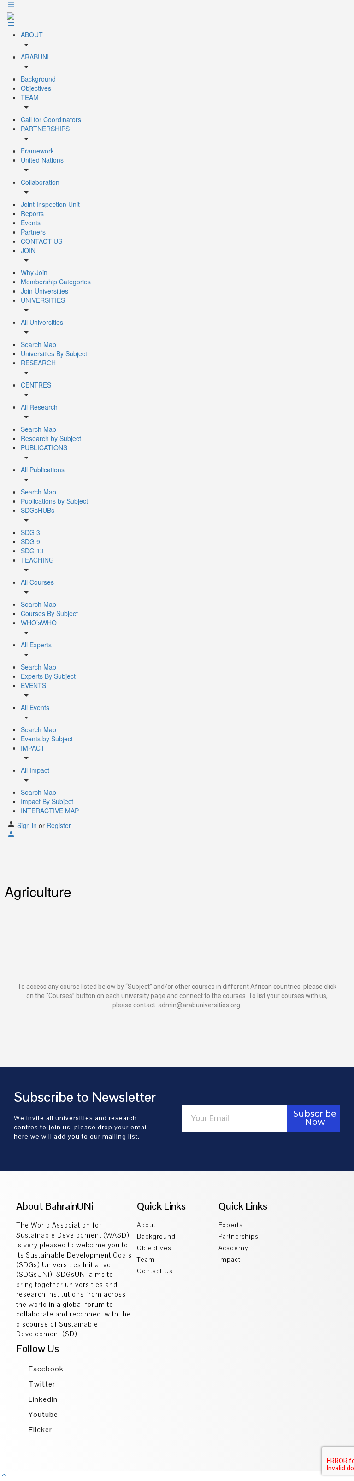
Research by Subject (51, 438)
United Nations (42, 160)
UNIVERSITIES (43, 300)
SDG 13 (32, 550)
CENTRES (36, 384)
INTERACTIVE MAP (50, 810)
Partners (33, 231)
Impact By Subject (47, 801)
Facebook (45, 1369)
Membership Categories (56, 281)
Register (59, 825)
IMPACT (33, 747)
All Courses (37, 582)
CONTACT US (41, 241)
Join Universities (44, 290)
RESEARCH (38, 362)
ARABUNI (35, 56)
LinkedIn (42, 1399)
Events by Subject (47, 738)
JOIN (28, 250)
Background (38, 78)
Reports (32, 213)
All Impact (35, 770)
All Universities (42, 322)
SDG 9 (30, 541)
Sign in (28, 825)
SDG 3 (30, 532)
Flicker (39, 1429)
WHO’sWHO (39, 622)
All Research (39, 406)
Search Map (38, 344)
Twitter (41, 1384)
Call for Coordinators (51, 119)
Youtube (42, 1414)
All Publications (43, 469)
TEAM (30, 97)
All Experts (36, 644)
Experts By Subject (48, 676)
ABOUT (32, 34)
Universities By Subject (54, 353)
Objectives (36, 88)
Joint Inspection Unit (50, 204)
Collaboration (40, 182)
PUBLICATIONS (44, 447)
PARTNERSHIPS (45, 128)
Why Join (34, 272)
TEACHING (37, 559)
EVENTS (33, 685)
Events (31, 222)
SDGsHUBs (37, 510)
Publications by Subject (54, 500)
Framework (37, 150)
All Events (35, 707)
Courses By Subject (49, 613)
